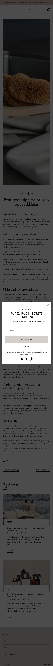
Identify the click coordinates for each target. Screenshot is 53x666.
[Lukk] (48, 305)
